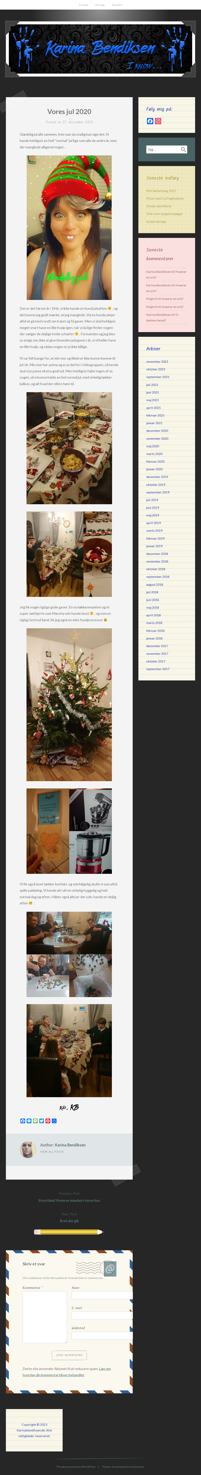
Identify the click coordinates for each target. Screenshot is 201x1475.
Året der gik (69, 1217)
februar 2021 (155, 415)
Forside (83, 4)
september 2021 (157, 377)
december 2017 (157, 646)
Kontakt (117, 4)
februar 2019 (155, 538)
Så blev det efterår (159, 206)
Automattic (137, 1466)
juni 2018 (152, 600)
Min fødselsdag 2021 (161, 191)
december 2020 (157, 430)
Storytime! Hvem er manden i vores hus (69, 1196)
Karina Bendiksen (70, 1145)
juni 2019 (152, 507)
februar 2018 (155, 630)
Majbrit (151, 298)
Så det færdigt (156, 221)
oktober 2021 (155, 369)
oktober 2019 (155, 484)
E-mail (77, 1308)
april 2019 (153, 523)
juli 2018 (152, 592)
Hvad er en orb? (173, 298)
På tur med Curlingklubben (165, 198)
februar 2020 (155, 461)
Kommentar (33, 1288)
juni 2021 (152, 392)
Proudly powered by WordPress (76, 1466)
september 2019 (157, 492)
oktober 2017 (155, 661)
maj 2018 (152, 607)
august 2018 (154, 584)
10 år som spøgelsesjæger (164, 214)
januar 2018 (154, 638)
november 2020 (157, 438)
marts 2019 (154, 530)
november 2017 (157, 653)
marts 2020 (154, 454)
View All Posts (52, 1151)
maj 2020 (152, 446)
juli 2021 (152, 384)
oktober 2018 (155, 569)
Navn (75, 1288)
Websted (78, 1328)
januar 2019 (154, 546)
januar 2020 (154, 469)
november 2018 (157, 561)
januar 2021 (154, 423)
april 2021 (153, 407)
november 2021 (157, 361)
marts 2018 (154, 623)
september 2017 (157, 669)
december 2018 (157, 553)
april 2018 (153, 615)
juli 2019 (152, 500)
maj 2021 (152, 400)
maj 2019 (152, 515)
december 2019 (157, 477)
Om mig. (100, 4)
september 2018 (157, 576)
